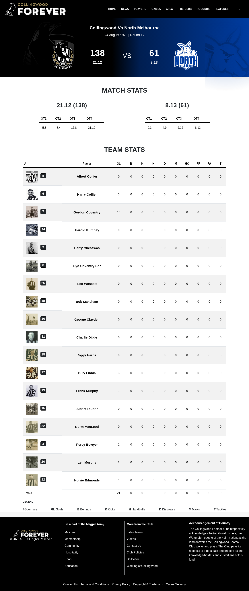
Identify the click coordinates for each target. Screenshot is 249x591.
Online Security (176, 584)
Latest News (135, 532)
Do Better (133, 559)
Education (71, 565)
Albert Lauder (87, 409)
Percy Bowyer (87, 444)
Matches (70, 532)
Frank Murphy (87, 391)
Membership (73, 539)
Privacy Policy (121, 584)
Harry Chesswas (87, 248)
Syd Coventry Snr (87, 266)
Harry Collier (87, 194)
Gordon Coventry (86, 212)
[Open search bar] (240, 9)
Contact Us (134, 545)
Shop (68, 559)
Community (72, 545)
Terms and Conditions (95, 584)
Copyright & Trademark (148, 584)
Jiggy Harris (86, 355)
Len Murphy (87, 462)
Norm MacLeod (87, 427)
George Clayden (87, 319)
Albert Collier (87, 176)
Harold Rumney (87, 230)
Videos (131, 539)
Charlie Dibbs (87, 337)
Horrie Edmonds (87, 480)
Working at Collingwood (142, 565)
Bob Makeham (87, 302)
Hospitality (71, 552)
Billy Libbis (87, 373)
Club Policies (135, 552)
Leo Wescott (87, 284)
